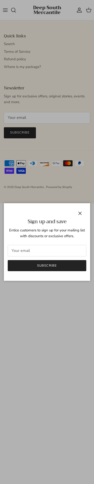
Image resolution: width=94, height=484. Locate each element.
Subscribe (47, 265)
